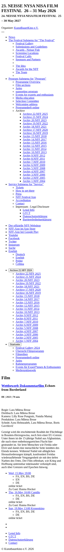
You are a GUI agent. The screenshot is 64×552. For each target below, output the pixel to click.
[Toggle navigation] (2, 32)
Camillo (35, 492)
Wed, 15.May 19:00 (20, 473)
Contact (13, 542)
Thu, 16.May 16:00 (20, 492)
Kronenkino (37, 508)
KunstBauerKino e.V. (26, 27)
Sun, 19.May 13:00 (20, 508)
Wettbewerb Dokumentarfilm (23, 386)
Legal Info (14, 533)
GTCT (12, 536)
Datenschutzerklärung (21, 539)
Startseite (15, 344)
